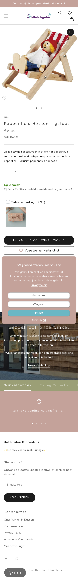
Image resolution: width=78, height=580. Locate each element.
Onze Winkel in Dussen (19, 520)
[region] (39, 408)
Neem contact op (39, 365)
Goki (7, 117)
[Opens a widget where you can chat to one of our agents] (15, 573)
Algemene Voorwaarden (19, 539)
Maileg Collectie (54, 385)
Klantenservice (13, 526)
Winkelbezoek (18, 385)
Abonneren (20, 497)
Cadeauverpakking (28, 202)
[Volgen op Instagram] (16, 558)
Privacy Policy (12, 533)
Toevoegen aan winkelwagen (39, 240)
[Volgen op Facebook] (6, 558)
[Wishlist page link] (70, 13)
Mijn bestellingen (15, 546)
